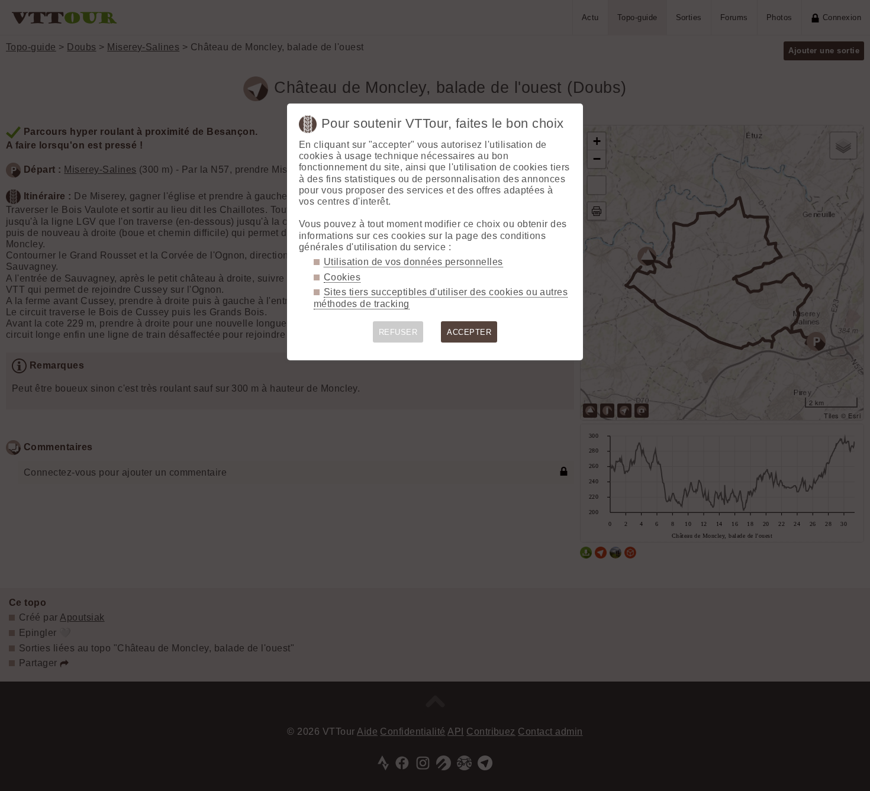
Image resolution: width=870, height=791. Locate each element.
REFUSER (398, 332)
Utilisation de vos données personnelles (413, 262)
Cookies (342, 277)
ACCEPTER (469, 332)
